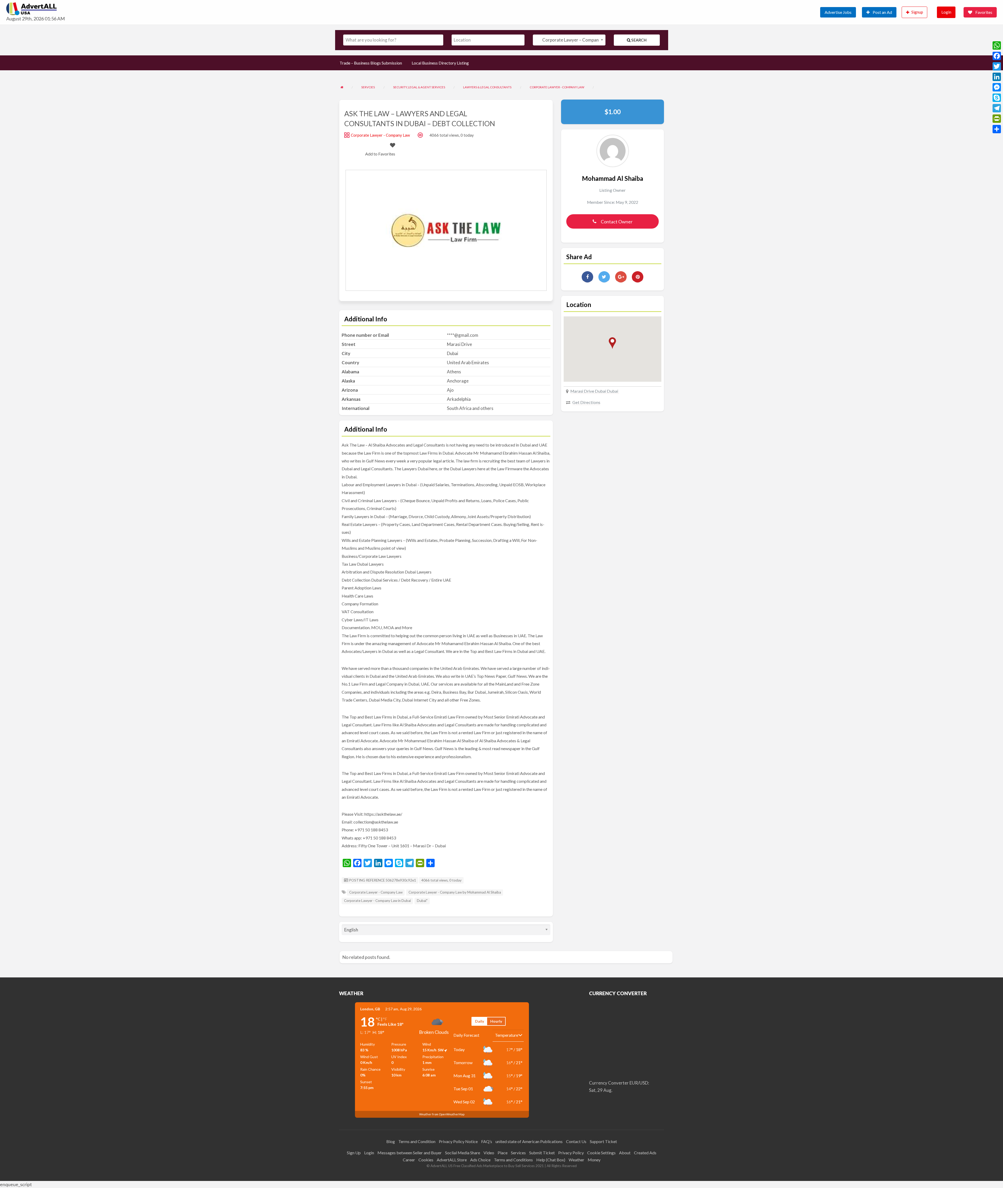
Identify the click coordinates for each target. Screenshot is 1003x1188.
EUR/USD (638, 1083)
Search (638, 40)
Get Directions (586, 402)
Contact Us (576, 1141)
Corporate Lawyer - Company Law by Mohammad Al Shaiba (455, 892)
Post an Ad (882, 12)
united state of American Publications (529, 1141)
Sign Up (354, 1152)
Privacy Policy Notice (458, 1141)
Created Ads (645, 1152)
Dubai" (422, 901)
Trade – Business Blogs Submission (371, 62)
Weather (576, 1159)
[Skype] (997, 97)
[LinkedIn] (997, 77)
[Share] (997, 129)
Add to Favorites (380, 153)
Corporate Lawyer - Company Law (380, 135)
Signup (917, 12)
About (625, 1152)
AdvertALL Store (452, 1159)
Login (946, 12)
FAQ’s (486, 1141)
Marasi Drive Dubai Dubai (594, 391)
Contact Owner (617, 221)
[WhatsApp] (997, 45)
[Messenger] (997, 87)
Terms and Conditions (513, 1159)
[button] (612, 343)
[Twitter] (997, 66)
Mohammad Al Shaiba (612, 178)
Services (518, 1152)
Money (594, 1159)
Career (409, 1159)
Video (488, 1152)
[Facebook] (997, 56)
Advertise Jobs (838, 12)
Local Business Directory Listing (440, 62)
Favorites (983, 12)
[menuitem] (840, 12)
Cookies (425, 1159)
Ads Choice (480, 1159)
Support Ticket (603, 1141)
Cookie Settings (601, 1152)
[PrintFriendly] (997, 118)
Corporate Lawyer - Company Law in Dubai (377, 901)
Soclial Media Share (462, 1152)
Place (503, 1152)
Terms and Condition (416, 1141)
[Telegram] (997, 108)
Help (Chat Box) (550, 1159)
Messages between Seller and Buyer (409, 1152)
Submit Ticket (542, 1152)
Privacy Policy (571, 1152)
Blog (390, 1141)
